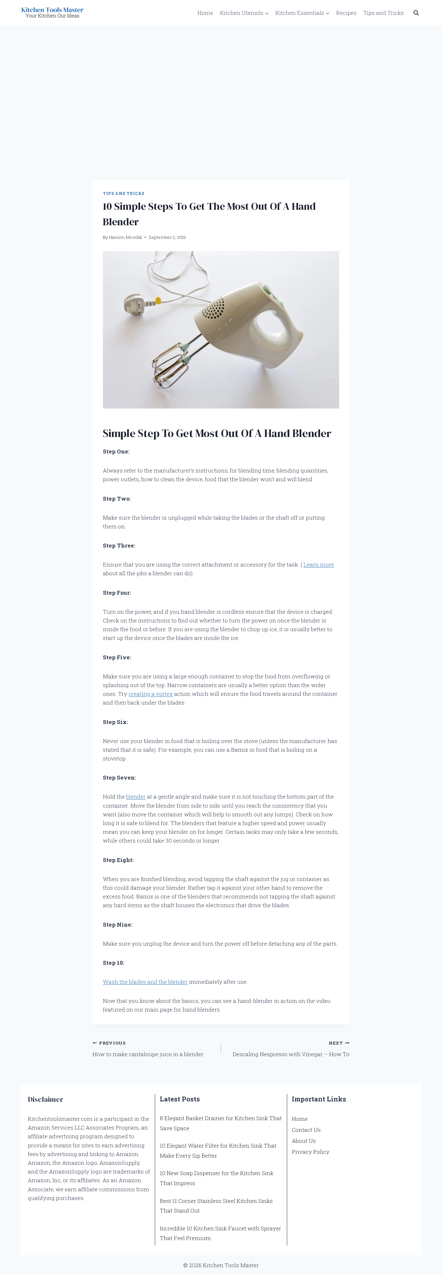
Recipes (346, 12)
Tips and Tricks (383, 12)
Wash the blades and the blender (145, 981)
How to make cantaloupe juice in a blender (148, 1049)
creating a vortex (150, 693)
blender (136, 796)
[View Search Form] (416, 13)
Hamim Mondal (125, 237)
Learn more (319, 564)
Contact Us (306, 1129)
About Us (304, 1140)
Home (205, 12)
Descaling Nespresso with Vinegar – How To (291, 1049)
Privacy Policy (310, 1151)
